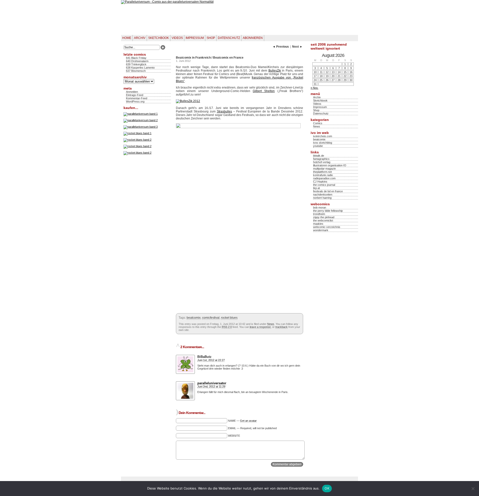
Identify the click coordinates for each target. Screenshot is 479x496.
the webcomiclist (323, 220)
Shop (211, 38)
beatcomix (194, 317)
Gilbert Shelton (264, 91)
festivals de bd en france (328, 191)
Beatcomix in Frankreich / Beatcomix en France (209, 57)
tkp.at (316, 188)
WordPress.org (135, 101)
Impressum (195, 38)
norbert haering (322, 197)
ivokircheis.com (322, 136)
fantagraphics (321, 158)
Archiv (139, 38)
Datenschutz (229, 38)
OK (327, 488)
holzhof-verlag (321, 162)
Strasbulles (224, 111)
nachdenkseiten (322, 194)
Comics (317, 123)
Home (126, 38)
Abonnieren (253, 38)
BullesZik (274, 70)
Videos (177, 38)
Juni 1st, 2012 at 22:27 (211, 360)
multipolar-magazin (324, 168)
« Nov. (314, 87)
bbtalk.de (318, 155)
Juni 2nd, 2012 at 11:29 (211, 386)
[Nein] (472, 488)
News (270, 323)
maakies (318, 223)
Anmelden (132, 91)
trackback (281, 326)
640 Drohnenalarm (137, 61)
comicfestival (211, 317)
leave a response (260, 326)
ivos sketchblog (322, 142)
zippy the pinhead (323, 217)
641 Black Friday (136, 57)
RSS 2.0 (227, 326)
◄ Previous (280, 46)
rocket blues (229, 317)
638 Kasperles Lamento (140, 67)
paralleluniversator (211, 383)
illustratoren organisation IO (329, 165)
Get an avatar (248, 420)
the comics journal (324, 184)
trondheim (319, 213)
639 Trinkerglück (136, 64)
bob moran (319, 207)
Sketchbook (158, 38)
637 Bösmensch (136, 70)
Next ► (297, 46)
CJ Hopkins (320, 181)
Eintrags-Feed (134, 95)
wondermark (320, 230)
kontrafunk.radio (323, 175)
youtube (318, 145)
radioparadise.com (324, 178)
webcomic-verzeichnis (326, 226)
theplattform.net (322, 171)
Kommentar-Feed (136, 98)
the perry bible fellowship (328, 210)
